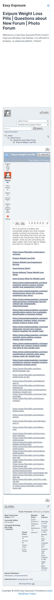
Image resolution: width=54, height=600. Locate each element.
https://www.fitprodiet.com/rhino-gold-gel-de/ (30, 480)
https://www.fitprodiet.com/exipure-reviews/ (29, 253)
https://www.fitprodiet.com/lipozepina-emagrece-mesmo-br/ (30, 390)
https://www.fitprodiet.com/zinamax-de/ (30, 473)
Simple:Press (26, 584)
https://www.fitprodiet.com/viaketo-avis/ (28, 428)
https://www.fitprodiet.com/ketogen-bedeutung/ (29, 386)
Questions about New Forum (24, 140)
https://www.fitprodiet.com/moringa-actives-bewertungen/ (29, 469)
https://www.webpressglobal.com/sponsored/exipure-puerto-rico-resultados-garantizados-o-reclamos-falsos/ (30, 312)
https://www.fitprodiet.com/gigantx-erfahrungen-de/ (28, 465)
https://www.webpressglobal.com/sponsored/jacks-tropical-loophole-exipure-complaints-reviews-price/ (30, 362)
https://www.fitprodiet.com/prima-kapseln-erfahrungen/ (28, 443)
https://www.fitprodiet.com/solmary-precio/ (28, 416)
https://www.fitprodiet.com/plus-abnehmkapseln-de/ (27, 369)
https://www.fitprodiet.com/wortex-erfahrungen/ (28, 447)
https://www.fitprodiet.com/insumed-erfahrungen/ (29, 439)
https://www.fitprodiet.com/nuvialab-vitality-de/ (29, 460)
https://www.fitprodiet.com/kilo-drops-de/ (28, 487)
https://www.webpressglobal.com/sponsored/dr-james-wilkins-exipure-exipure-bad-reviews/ (30, 337)
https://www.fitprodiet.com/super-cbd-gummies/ (30, 395)
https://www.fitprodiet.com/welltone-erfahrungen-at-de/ (29, 376)
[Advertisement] (27, 76)
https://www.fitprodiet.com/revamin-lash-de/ (29, 476)
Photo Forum (15, 138)
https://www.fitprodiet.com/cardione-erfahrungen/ (29, 452)
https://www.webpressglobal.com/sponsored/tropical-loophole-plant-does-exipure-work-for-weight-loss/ (30, 354)
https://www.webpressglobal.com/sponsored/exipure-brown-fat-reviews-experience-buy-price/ (30, 293)
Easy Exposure (14, 5)
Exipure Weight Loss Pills (26, 142)
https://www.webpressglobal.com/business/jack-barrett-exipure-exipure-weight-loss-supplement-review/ (30, 284)
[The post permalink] (17, 223)
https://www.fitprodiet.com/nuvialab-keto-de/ (29, 456)
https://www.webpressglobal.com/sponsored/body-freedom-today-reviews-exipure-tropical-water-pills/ (30, 320)
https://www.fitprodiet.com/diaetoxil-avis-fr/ (29, 382)
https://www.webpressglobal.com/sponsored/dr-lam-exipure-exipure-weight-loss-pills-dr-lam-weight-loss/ (30, 345)
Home (9, 136)
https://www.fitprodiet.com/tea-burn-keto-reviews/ (29, 434)
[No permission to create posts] (47, 149)
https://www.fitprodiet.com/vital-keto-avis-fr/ (29, 422)
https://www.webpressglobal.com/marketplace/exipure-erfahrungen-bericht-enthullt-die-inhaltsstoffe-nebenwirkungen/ (30, 302)
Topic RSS (45, 155)
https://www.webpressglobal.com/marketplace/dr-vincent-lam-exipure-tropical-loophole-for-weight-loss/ (30, 329)
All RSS (10, 506)
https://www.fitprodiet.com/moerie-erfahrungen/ (28, 409)
